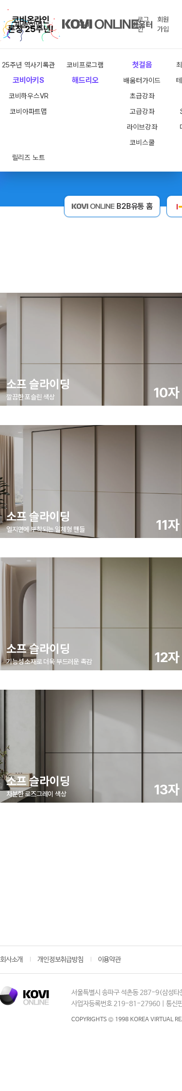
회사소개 (11, 960)
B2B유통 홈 (134, 206)
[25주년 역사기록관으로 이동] (30, 24)
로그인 (143, 24)
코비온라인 (100, 24)
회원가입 (163, 24)
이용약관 (109, 960)
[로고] (25, 995)
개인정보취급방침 (60, 960)
